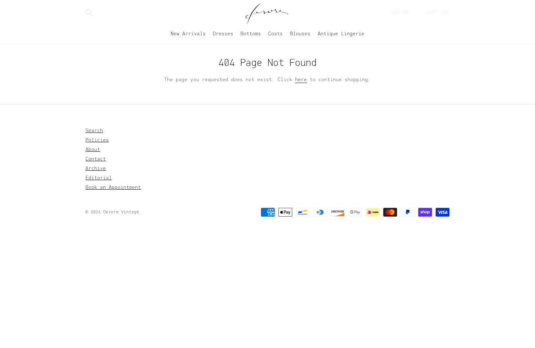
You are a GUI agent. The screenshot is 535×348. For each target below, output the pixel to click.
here (301, 80)
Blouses (300, 34)
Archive (96, 168)
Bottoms (251, 34)
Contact (96, 159)
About (93, 150)
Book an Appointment (113, 187)
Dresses (223, 34)
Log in (401, 12)
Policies (97, 140)
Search (94, 131)
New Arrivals (188, 34)
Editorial (99, 178)
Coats (275, 34)
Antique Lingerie (341, 34)
